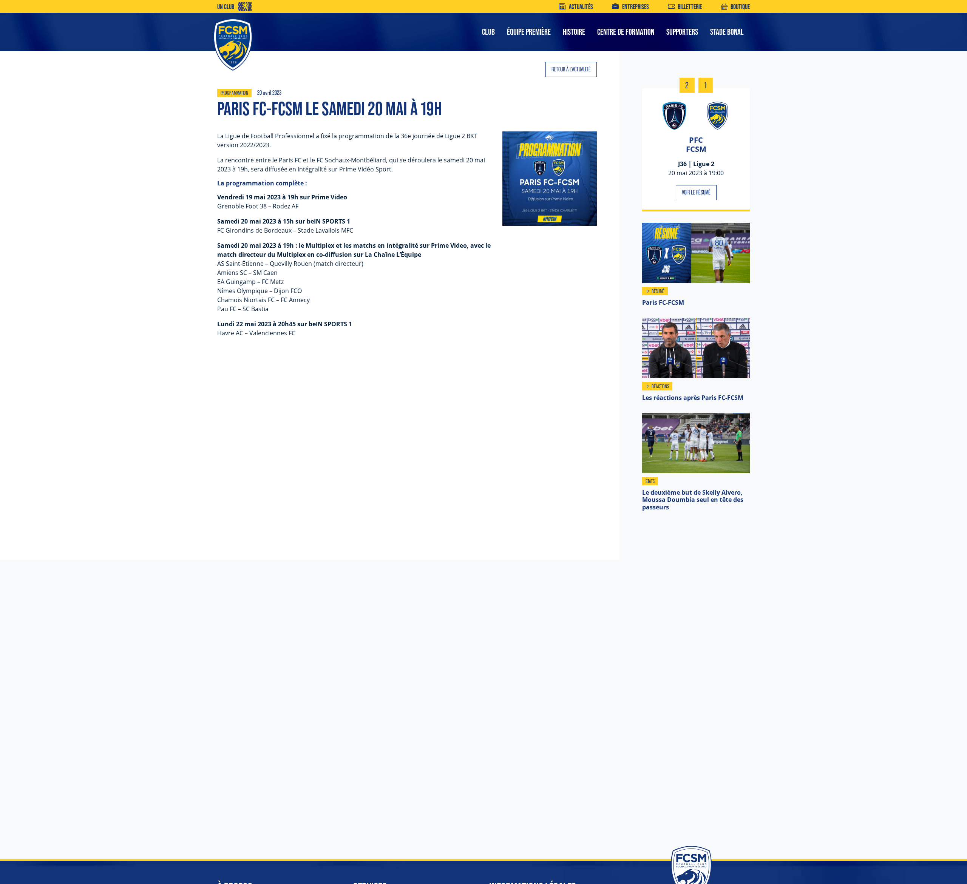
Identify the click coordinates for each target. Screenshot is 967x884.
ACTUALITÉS (581, 7)
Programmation (234, 93)
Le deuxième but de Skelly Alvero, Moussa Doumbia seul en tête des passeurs (692, 499)
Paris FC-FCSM (663, 302)
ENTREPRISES (635, 7)
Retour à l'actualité (571, 69)
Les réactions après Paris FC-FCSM (692, 397)
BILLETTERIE (690, 7)
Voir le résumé (696, 192)
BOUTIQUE (740, 7)
